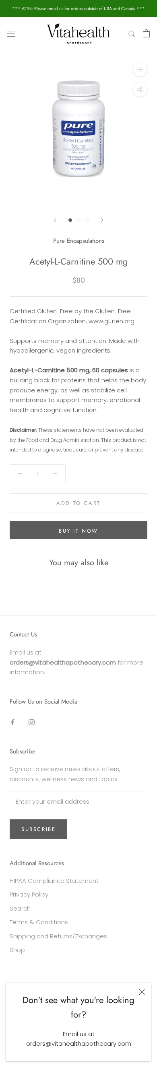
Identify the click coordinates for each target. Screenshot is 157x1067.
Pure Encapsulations (78, 240)
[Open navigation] (11, 33)
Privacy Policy (29, 894)
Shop (17, 950)
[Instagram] (32, 722)
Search (20, 908)
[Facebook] (13, 722)
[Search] (132, 33)
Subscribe (38, 829)
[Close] (142, 992)
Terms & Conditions (39, 922)
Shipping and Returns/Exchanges (58, 936)
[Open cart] (146, 33)
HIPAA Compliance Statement (54, 880)
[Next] (102, 220)
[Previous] (55, 220)
